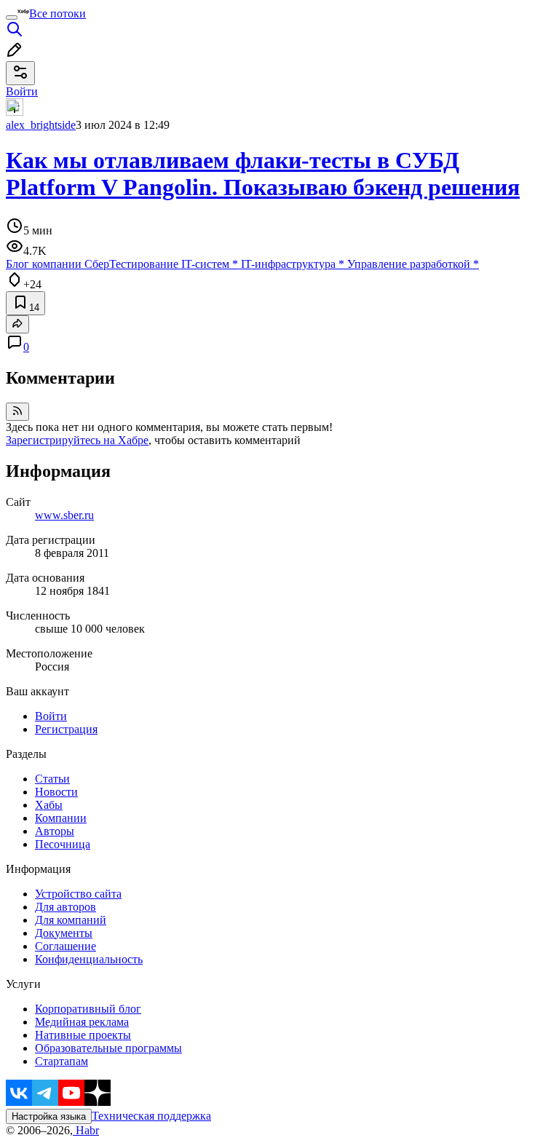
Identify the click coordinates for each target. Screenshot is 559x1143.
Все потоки (57, 13)
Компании (61, 818)
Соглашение (65, 946)
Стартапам (61, 1061)
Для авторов (65, 907)
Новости (56, 792)
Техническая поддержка (151, 1116)
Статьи (52, 778)
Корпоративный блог (88, 1008)
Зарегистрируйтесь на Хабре (77, 440)
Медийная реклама (82, 1022)
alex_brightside (41, 125)
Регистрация (66, 729)
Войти (51, 716)
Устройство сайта (78, 893)
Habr (86, 1130)
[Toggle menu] (11, 17)
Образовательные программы (108, 1048)
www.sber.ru (64, 515)
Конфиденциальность (89, 959)
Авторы (54, 831)
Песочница (62, 844)
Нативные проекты (83, 1035)
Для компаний (70, 920)
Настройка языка (49, 1116)
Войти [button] (22, 91)
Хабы (49, 805)
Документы (63, 933)
